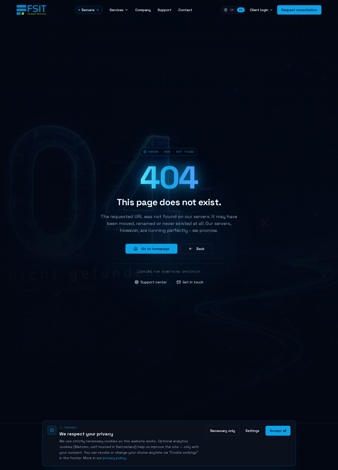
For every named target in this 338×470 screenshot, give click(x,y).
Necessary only (222, 430)
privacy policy (114, 458)
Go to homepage (155, 248)
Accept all (278, 430)
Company (143, 10)
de (232, 10)
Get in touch (193, 282)
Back (200, 248)
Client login (259, 10)
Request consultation (299, 10)
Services (116, 10)
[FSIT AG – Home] (31, 10)
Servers (88, 10)
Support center (154, 282)
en (241, 10)
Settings (252, 430)
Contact (185, 10)
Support (164, 10)
